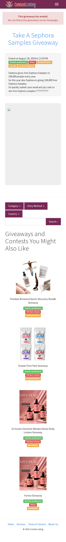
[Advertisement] (33, 145)
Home (11, 524)
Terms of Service (37, 524)
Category (13, 206)
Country (13, 213)
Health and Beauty (18, 62)
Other (32, 62)
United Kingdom (26, 66)
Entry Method (35, 206)
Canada (13, 66)
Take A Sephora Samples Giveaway (33, 39)
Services (21, 524)
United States (44, 62)
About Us (53, 524)
